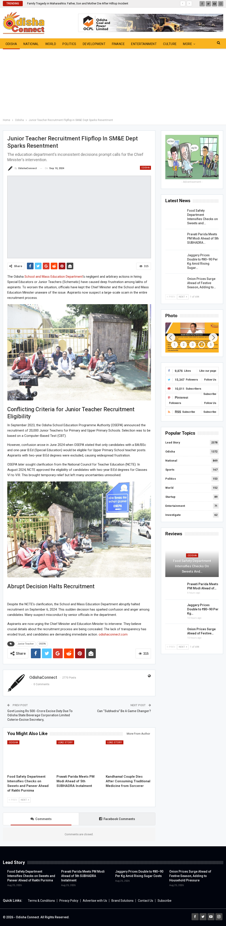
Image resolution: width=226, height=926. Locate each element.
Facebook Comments (119, 819)
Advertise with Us (95, 900)
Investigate (173, 515)
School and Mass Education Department (53, 277)
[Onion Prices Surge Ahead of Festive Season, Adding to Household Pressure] (174, 284)
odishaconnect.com (113, 634)
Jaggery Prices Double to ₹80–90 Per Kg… (202, 609)
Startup (170, 496)
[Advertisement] (113, 84)
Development (94, 44)
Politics (69, 44)
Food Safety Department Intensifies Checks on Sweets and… (192, 566)
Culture (170, 44)
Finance (118, 44)
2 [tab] (184, 344)
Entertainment (144, 44)
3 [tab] (193, 344)
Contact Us (145, 900)
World (50, 44)
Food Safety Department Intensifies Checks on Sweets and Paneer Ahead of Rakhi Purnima (31, 876)
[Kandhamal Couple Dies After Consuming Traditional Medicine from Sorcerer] (128, 756)
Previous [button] (170, 337)
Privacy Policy (68, 900)
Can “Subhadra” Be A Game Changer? (124, 711)
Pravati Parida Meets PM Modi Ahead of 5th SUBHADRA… (203, 238)
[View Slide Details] (192, 337)
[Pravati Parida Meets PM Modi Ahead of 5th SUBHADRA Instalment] (79, 756)
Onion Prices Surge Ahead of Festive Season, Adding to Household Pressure (190, 876)
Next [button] (213, 337)
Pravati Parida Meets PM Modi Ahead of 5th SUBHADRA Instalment (83, 876)
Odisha (11, 44)
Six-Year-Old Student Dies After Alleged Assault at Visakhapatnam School (74, 3)
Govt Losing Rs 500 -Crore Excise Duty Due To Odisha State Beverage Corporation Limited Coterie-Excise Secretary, (40, 715)
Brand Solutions (122, 900)
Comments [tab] (43, 819)
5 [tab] (211, 344)
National (31, 44)
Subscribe (164, 900)
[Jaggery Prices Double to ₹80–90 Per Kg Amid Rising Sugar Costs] (174, 260)
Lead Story (65, 742)
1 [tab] (174, 344)
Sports (169, 469)
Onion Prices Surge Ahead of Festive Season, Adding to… (201, 283)
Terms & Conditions (41, 900)
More (187, 44)
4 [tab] (202, 344)
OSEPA (42, 644)
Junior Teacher (26, 644)
